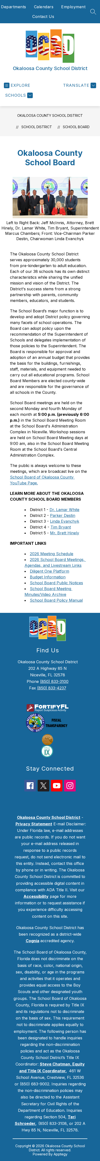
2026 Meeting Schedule (51, 553)
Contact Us (43, 16)
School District (36, 127)
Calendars (44, 6)
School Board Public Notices (56, 582)
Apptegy (60, 1154)
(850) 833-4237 (51, 688)
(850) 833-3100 (54, 681)
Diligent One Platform (49, 571)
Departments (13, 6)
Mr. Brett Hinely (64, 532)
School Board (76, 127)
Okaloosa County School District (50, 115)
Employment (73, 6)
